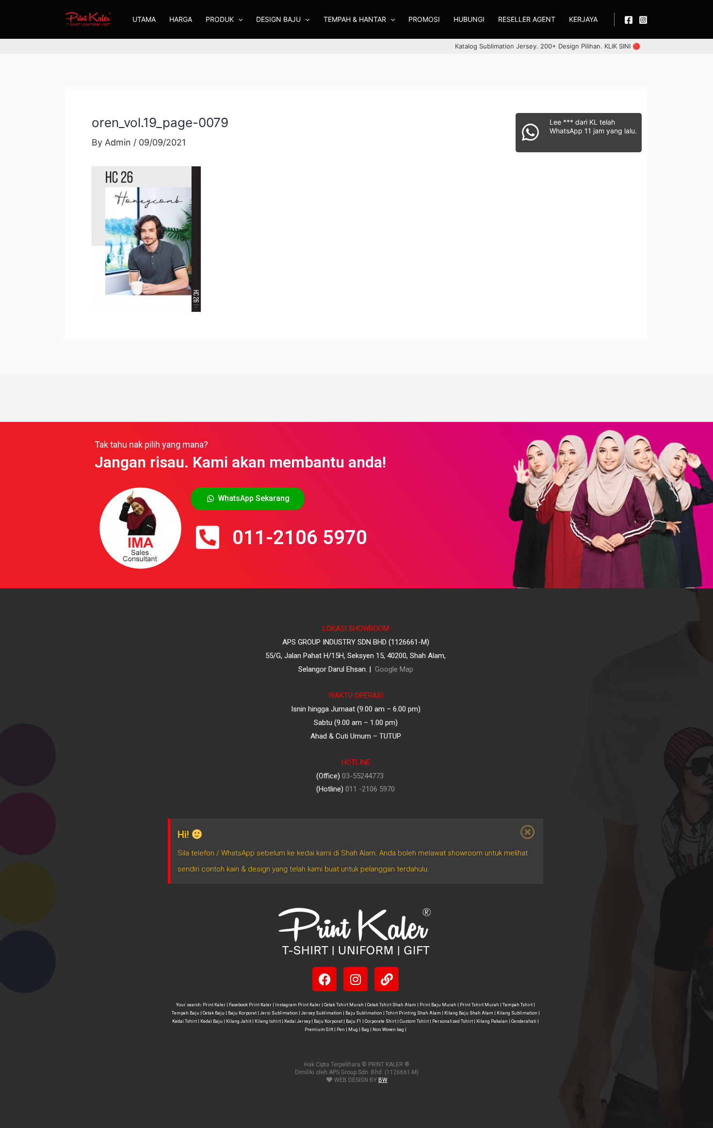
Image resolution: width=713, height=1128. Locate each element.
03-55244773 (363, 776)
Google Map (393, 669)
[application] (238, 19)
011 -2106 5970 (370, 789)
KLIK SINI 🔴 (622, 46)
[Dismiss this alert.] (528, 832)
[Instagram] (643, 20)
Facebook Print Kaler (250, 1004)
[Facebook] (628, 20)
